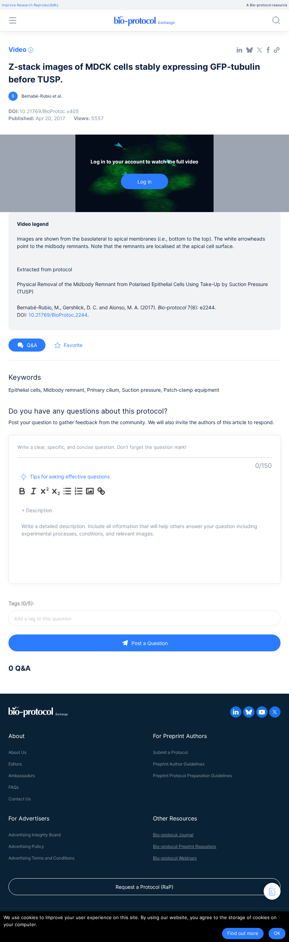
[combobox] (144, 618)
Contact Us (19, 798)
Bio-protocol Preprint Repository (184, 846)
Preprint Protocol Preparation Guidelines (192, 775)
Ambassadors (21, 775)
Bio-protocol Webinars (175, 858)
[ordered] (79, 491)
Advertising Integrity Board (34, 834)
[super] (45, 491)
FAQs (13, 787)
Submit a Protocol (170, 752)
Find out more (242, 933)
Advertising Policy (26, 846)
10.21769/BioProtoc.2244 (58, 315)
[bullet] (67, 491)
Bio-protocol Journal (173, 834)
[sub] (56, 491)
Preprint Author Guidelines (178, 764)
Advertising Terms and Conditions (41, 858)
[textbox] (144, 618)
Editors (15, 764)
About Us (17, 752)
